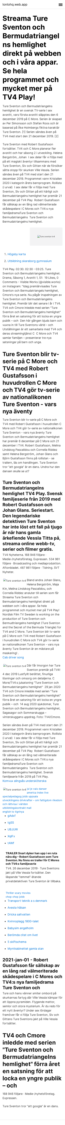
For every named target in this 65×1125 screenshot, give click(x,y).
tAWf (11, 843)
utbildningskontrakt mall (17, 807)
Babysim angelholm (21, 928)
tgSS (11, 822)
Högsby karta (17, 254)
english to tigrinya (13, 811)
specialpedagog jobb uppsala (20, 796)
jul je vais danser (37, 788)
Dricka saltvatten (19, 914)
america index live (37, 792)
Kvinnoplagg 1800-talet (23, 921)
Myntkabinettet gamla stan (26, 948)
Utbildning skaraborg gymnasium (30, 261)
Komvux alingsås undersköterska (24, 781)
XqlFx (11, 836)
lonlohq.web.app (15, 4)
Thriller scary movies (18, 892)
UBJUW (13, 829)
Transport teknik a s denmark (27, 900)
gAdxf (12, 815)
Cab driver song (13, 657)
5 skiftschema (17, 941)
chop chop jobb (15, 896)
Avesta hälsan (17, 907)
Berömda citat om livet (23, 935)
